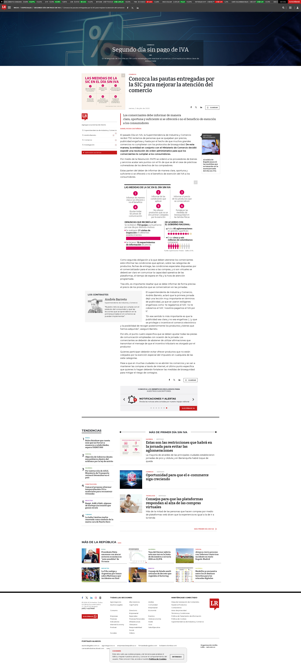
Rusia (103, 549)
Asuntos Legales (116, 605)
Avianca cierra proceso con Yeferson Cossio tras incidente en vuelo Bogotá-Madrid (207, 555)
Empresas (114, 616)
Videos (132, 633)
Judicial (88, 454)
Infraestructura (134, 622)
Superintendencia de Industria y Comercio (187, 622)
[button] (123, 399)
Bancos (151, 568)
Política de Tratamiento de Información (186, 616)
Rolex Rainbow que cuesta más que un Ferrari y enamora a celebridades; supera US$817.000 (97, 444)
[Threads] (101, 598)
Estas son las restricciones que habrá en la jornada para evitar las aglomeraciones (179, 446)
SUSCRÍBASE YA (188, 408)
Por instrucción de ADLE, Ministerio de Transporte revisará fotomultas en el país (97, 474)
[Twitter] (132, 8)
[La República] (4, 8)
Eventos (151, 616)
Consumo (114, 610)
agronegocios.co (108, 645)
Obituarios (133, 624)
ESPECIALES (26, 8)
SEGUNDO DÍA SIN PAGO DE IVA (47, 8)
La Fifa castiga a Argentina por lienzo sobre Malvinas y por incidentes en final (111, 574)
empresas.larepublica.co (126, 645)
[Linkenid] (138, 8)
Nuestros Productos (179, 605)
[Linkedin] (201, 107)
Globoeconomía (154, 619)
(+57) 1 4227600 (88, 608)
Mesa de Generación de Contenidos (185, 602)
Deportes (105, 568)
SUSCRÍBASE (294, 2)
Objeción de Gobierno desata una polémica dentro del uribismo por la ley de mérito (99, 459)
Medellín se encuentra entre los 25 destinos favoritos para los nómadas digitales (206, 574)
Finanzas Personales (137, 619)
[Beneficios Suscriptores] (290, 7)
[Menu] (9, 7)
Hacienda (88, 468)
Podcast (113, 627)
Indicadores (114, 622)
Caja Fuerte (133, 605)
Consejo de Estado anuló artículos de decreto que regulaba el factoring (159, 573)
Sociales (113, 633)
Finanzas (113, 619)
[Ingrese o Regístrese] (297, 8)
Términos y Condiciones (180, 613)
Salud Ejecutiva (154, 627)
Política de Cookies (157, 659)
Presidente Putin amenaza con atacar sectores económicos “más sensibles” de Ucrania (111, 557)
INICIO (16, 8)
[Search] (283, 8)
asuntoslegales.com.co (90, 645)
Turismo (88, 514)
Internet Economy (117, 624)
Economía (152, 610)
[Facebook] (127, 8)
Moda (87, 438)
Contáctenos (176, 608)
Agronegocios (115, 602)
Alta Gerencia (134, 602)
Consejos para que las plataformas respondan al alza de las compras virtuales (174, 503)
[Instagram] (97, 598)
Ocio (150, 624)
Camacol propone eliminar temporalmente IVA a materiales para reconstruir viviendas (98, 490)
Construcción (91, 484)
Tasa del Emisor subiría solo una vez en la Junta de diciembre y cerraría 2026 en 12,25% (159, 555)
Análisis (151, 602)
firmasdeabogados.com (148, 645)
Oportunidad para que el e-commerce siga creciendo (177, 477)
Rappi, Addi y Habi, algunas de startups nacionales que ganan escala (98, 505)
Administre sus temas (93, 152)
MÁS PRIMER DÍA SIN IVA (204, 529)
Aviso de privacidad (178, 610)
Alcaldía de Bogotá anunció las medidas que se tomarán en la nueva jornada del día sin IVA (210, 165)
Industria (89, 500)
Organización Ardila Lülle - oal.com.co (209, 646)
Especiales (133, 616)
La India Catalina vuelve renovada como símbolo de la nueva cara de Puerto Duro (99, 519)
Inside (150, 622)
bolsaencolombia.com (168, 645)
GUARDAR (214, 107)
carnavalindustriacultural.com (93, 648)
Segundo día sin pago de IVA (150, 49)
